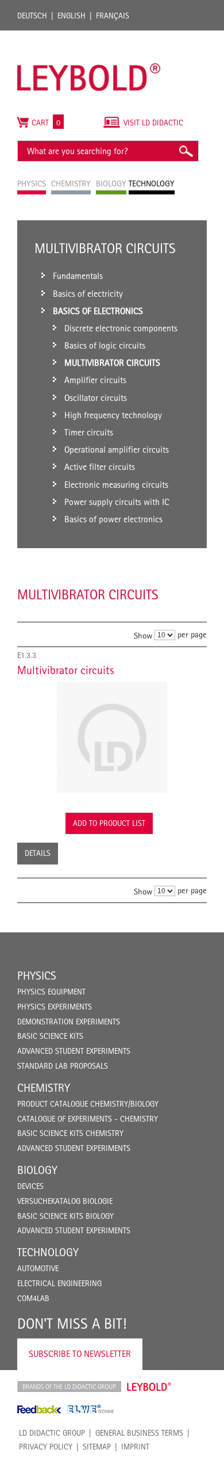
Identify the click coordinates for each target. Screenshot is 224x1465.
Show (143, 635)
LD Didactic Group (52, 1432)
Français (112, 15)
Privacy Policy (45, 1446)
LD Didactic (69, 1387)
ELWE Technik (90, 1409)
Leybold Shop (149, 1387)
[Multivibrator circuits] (112, 737)
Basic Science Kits (50, 1036)
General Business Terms (139, 1432)
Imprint (135, 1446)
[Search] (185, 151)
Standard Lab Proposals (62, 1065)
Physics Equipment (51, 991)
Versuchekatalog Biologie (65, 1201)
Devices (30, 1186)
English (71, 15)
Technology (48, 1252)
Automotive (38, 1268)
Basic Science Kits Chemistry (70, 1133)
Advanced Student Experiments (73, 1050)
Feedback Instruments (39, 1409)
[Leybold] (89, 36)
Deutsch (32, 15)
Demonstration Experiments (68, 1021)
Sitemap (97, 1446)
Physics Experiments (54, 1006)
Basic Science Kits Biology (65, 1216)
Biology (37, 1170)
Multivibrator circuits (65, 670)
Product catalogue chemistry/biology (88, 1103)
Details (38, 853)
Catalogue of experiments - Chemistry (87, 1118)
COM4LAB (33, 1298)
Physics (36, 975)
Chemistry (43, 1088)
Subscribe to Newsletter (80, 1353)
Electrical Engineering (59, 1283)
